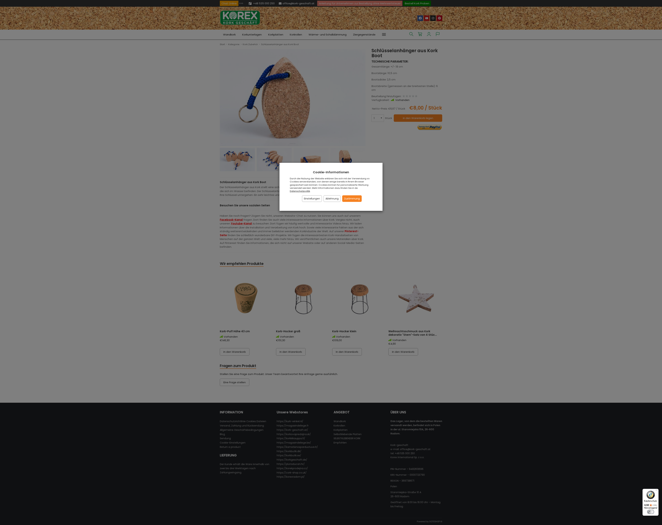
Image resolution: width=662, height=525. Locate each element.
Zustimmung (352, 198)
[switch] (650, 512)
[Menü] (656, 491)
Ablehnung (332, 198)
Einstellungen (312, 198)
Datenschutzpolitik (300, 191)
